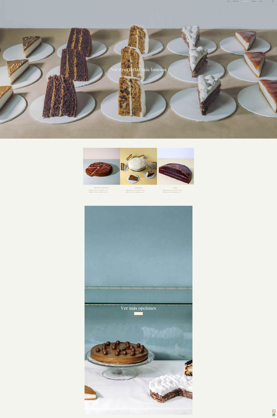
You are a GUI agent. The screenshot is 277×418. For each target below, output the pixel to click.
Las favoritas (245, 1)
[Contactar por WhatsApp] (273, 414)
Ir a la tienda (138, 313)
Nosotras (254, 1)
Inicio (228, 1)
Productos (235, 1)
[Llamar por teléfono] (273, 411)
